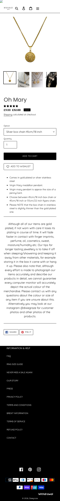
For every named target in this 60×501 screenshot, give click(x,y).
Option (7, 125)
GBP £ (29, 459)
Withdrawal (45, 494)
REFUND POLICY (14, 429)
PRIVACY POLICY (15, 396)
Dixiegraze (33, 498)
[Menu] (37, 8)
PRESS (10, 388)
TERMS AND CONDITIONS (19, 405)
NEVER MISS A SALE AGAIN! (19, 372)
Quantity (8, 138)
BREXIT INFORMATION (17, 413)
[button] (11, 106)
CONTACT (11, 437)
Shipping (8, 114)
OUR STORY (12, 380)
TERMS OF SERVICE (16, 421)
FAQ (9, 356)
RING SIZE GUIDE (15, 364)
